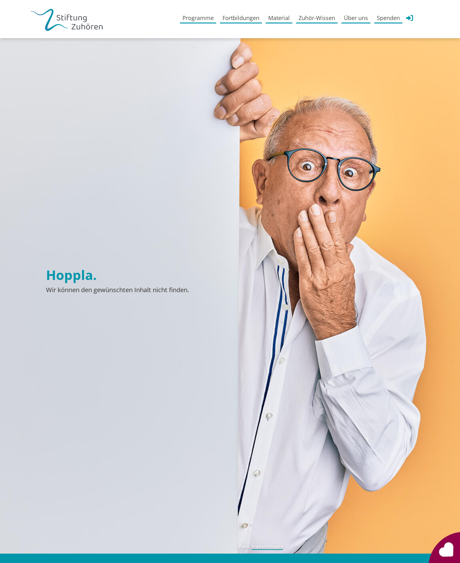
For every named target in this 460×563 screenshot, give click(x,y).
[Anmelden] (409, 20)
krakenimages (267, 546)
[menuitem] (198, 18)
